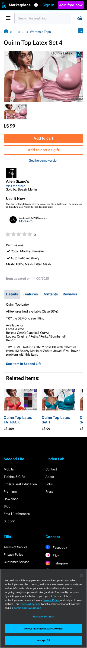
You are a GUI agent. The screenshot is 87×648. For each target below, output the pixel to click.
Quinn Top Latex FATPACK (18, 419)
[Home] (6, 31)
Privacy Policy (13, 554)
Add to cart (43, 138)
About (49, 477)
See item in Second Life (23, 364)
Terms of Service (15, 547)
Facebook (59, 547)
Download (11, 499)
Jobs (49, 484)
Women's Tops (40, 32)
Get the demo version (43, 160)
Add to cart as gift (43, 150)
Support (9, 521)
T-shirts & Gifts (14, 477)
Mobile (8, 469)
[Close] (81, 575)
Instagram (60, 563)
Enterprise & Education (20, 484)
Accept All (43, 640)
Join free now (71, 5)
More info (25, 221)
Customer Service (16, 562)
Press (49, 491)
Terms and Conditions (27, 608)
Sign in (48, 5)
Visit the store (15, 186)
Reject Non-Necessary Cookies (43, 628)
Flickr (56, 555)
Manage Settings (43, 616)
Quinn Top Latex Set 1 (56, 419)
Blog (7, 506)
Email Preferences (17, 514)
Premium (10, 491)
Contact (51, 469)
